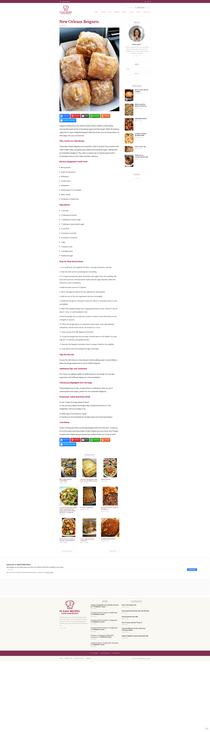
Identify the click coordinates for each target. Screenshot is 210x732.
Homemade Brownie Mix (130, 616)
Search (137, 73)
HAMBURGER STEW (108, 539)
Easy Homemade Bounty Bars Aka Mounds (135, 611)
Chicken (103, 12)
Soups (138, 12)
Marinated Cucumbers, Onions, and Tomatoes (67, 539)
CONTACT (88, 658)
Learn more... (137, 44)
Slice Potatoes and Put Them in (132, 622)
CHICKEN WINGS (141, 118)
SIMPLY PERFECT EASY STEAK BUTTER (135, 636)
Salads (131, 12)
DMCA (61, 658)
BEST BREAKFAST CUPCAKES (65, 480)
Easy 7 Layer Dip (140, 146)
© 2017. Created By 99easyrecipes (141, 658)
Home (96, 12)
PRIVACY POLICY (79, 658)
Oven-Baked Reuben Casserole (87, 539)
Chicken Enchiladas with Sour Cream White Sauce (88, 480)
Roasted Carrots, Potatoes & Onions (109, 508)
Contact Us (147, 12)
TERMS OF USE (69, 658)
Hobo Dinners (106, 479)
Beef (110, 12)
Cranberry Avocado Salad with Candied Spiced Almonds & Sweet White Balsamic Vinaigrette (68, 510)
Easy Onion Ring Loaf (129, 605)
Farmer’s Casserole (86, 507)
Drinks (124, 12)
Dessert (116, 12)
